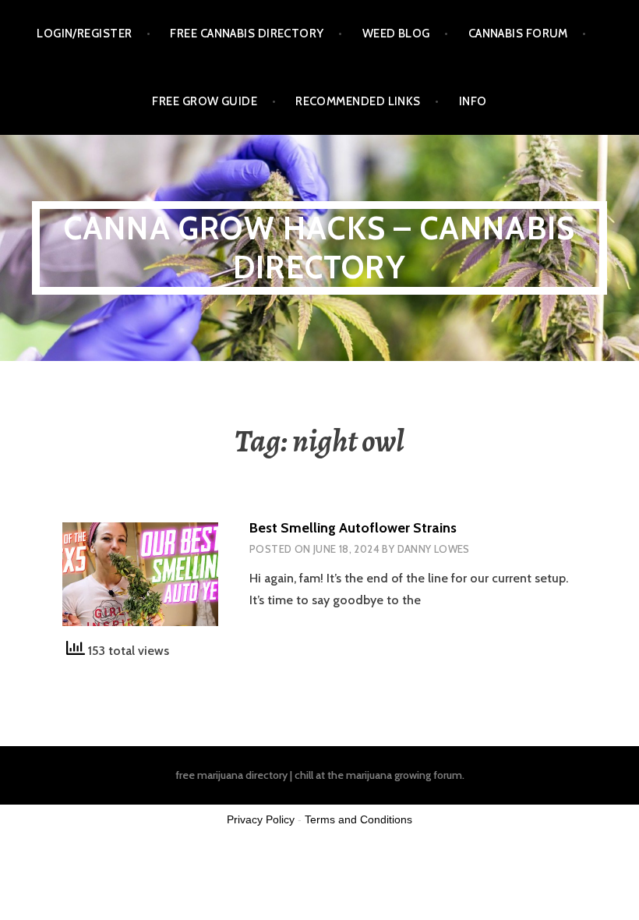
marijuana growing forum (404, 775)
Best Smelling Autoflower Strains (353, 527)
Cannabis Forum (518, 34)
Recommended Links (358, 101)
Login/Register (84, 34)
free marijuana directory (231, 775)
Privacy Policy (261, 819)
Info (473, 101)
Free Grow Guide (204, 101)
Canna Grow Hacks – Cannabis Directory (319, 247)
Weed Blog (396, 34)
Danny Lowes (433, 549)
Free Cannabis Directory (246, 34)
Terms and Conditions (358, 819)
